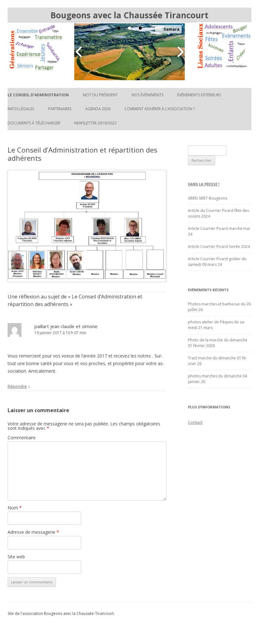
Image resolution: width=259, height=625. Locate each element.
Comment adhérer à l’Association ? (159, 108)
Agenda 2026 (98, 108)
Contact (195, 422)
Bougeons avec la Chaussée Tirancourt (129, 15)
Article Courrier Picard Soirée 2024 (219, 246)
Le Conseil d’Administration (38, 95)
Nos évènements (147, 95)
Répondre (17, 386)
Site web (16, 557)
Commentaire (22, 438)
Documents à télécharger (34, 123)
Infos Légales (21, 108)
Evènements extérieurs (199, 95)
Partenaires (59, 108)
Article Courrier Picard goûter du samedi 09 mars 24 (217, 261)
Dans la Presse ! (203, 184)
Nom (15, 508)
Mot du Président (100, 95)
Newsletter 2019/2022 (95, 123)
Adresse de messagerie (33, 532)
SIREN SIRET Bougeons (207, 198)
